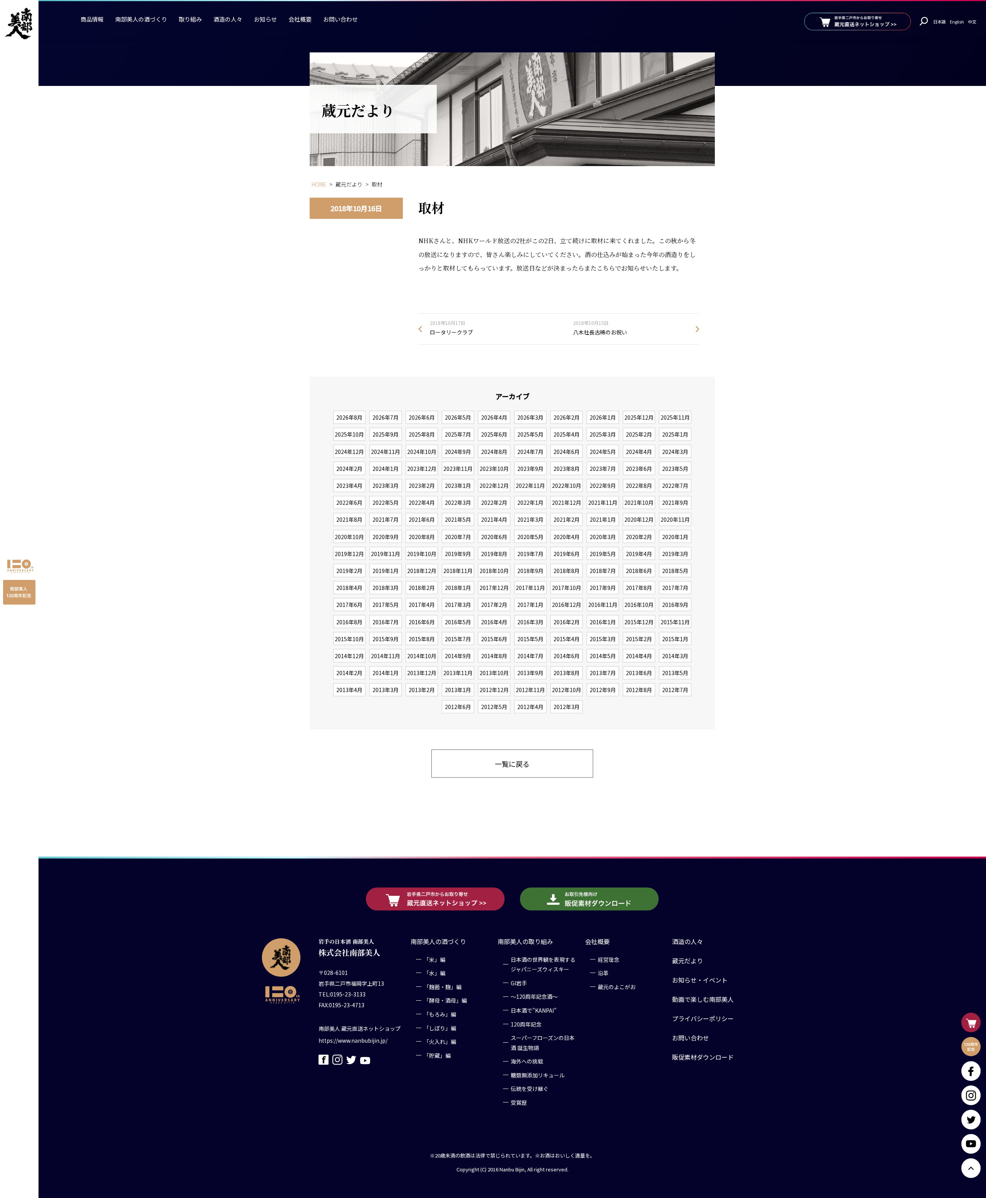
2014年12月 (349, 656)
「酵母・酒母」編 (445, 1001)
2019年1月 (385, 571)
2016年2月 (566, 622)
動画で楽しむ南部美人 (703, 999)
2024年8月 (494, 451)
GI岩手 (519, 983)
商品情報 (92, 19)
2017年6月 (349, 604)
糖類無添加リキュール (538, 1075)
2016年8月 (349, 622)
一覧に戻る (512, 764)
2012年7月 (675, 690)
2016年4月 (494, 622)
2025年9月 (385, 434)
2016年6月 (422, 622)
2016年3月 (530, 622)
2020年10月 (349, 537)
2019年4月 (639, 554)
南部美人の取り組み (525, 941)
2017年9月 (603, 587)
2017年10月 (566, 587)
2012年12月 (494, 690)
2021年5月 (458, 519)
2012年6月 (458, 707)
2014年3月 (675, 656)
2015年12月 (639, 622)
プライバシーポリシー (703, 1018)
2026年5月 (458, 417)
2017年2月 (494, 604)
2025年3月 (603, 434)
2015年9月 (385, 639)
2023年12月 (421, 468)
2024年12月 (349, 451)
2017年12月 (494, 587)
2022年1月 (530, 502)
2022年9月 (603, 485)
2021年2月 (566, 519)
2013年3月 (385, 690)
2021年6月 (422, 519)
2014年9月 (458, 656)
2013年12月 (421, 673)
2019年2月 (349, 571)
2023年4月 (349, 485)
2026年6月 (422, 417)
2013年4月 (349, 690)
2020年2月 (639, 537)
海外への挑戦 (527, 1061)
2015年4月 (566, 639)
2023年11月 (458, 468)
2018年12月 (421, 571)
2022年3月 (458, 502)
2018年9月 (530, 571)
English (957, 21)
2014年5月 (603, 656)
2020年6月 (494, 537)
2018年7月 (603, 571)
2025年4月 (566, 434)
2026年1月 (603, 417)
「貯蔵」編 (437, 1055)
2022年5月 (385, 502)
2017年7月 (675, 587)
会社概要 (300, 19)
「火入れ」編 (440, 1041)
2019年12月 (349, 554)
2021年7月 (385, 519)
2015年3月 (603, 639)
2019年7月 (530, 554)
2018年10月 (494, 571)
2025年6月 (494, 434)
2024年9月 (458, 451)
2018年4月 (349, 587)
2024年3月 (675, 451)
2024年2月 (349, 468)
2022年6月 (349, 502)
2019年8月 (494, 554)
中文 (972, 21)
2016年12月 (566, 604)
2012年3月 (566, 707)
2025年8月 (422, 434)
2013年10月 (494, 673)
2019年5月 (603, 554)
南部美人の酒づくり (141, 19)
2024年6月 (566, 451)
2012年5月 (494, 707)
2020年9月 (385, 537)
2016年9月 (675, 604)
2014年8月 (494, 656)
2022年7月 (675, 485)
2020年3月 (603, 537)
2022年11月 (530, 485)
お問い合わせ (340, 19)
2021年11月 (602, 502)
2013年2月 (422, 690)
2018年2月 (422, 587)
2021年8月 (349, 519)
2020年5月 (530, 537)
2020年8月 (422, 537)
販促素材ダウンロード (703, 1057)
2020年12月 (639, 519)
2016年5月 (458, 622)
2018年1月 (458, 587)
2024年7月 (530, 451)
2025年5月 (530, 434)
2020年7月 (458, 537)
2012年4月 (530, 707)
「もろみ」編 (440, 1014)
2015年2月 (639, 639)
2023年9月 (530, 468)
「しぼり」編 (440, 1028)
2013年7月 (603, 673)
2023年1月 (458, 485)
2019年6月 (566, 554)
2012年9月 (603, 690)
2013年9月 (530, 673)
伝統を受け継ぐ (529, 1089)
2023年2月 (422, 485)
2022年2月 (494, 502)
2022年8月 (639, 485)
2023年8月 (566, 468)
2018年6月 (639, 571)
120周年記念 (526, 1024)
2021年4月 (494, 519)
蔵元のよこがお (617, 987)
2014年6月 (566, 656)
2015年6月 (494, 639)
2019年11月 (385, 554)
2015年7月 (458, 639)
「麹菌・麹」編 (442, 987)
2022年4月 (422, 502)
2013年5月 (675, 673)
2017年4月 (422, 604)
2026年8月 (349, 417)
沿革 (603, 973)
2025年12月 (639, 417)
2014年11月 (385, 656)
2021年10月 (639, 502)
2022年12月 (494, 485)
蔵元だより (687, 960)
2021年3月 (530, 519)
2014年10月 (421, 656)
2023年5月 (675, 468)
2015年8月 (422, 639)
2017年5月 (385, 604)
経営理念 (608, 959)
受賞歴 (519, 1102)
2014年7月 (530, 656)
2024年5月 (603, 451)
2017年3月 (458, 604)
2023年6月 (639, 468)
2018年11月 (458, 571)
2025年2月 (639, 434)
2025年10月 (349, 434)
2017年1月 (530, 604)
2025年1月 (675, 434)
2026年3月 (530, 417)
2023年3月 (385, 485)
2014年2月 (349, 673)
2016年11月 (602, 604)
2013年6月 (639, 673)
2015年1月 (675, 639)
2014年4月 (639, 656)
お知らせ (265, 19)
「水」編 (434, 973)
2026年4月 (494, 417)
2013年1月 (458, 690)
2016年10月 (639, 604)
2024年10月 (421, 451)
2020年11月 (675, 519)
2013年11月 (458, 673)
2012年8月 (639, 690)
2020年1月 (675, 537)
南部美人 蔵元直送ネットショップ (360, 1028)
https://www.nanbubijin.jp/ (353, 1040)
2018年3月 (385, 587)
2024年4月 (639, 451)
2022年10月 (566, 485)
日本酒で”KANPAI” (534, 1010)
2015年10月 (349, 639)
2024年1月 (385, 468)
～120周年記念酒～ (534, 997)
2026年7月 (385, 417)
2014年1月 (385, 673)
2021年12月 (566, 502)
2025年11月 (675, 417)
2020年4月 (566, 537)
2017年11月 (530, 587)
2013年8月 (566, 673)
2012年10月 (566, 690)
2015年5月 (530, 639)
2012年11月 (530, 690)
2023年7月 (603, 468)
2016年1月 (603, 622)
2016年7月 (385, 622)
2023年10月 (494, 468)
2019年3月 (675, 554)
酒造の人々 (227, 19)
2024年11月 (385, 451)
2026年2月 (566, 417)
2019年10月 (421, 554)
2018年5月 (675, 571)
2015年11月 (675, 622)
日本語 (939, 21)
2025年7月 (458, 434)
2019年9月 (458, 554)
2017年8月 (639, 587)
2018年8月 (566, 571)
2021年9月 (675, 502)
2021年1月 (603, 519)
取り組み (190, 19)
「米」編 (434, 959)
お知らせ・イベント (700, 980)
